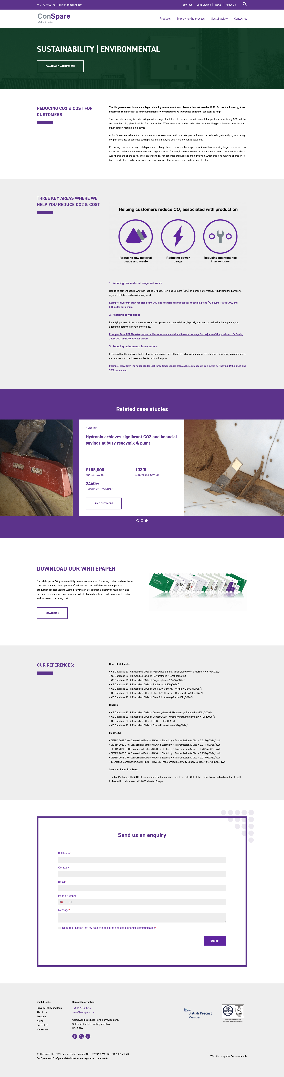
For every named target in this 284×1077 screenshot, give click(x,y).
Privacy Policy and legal (49, 1008)
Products (165, 19)
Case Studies (204, 4)
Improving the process (191, 19)
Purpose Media (239, 1056)
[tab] (137, 520)
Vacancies (42, 1029)
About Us (231, 4)
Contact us (240, 19)
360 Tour (187, 4)
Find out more (61, 503)
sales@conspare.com (70, 4)
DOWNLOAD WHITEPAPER (60, 66)
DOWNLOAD (52, 613)
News (218, 4)
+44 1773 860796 (46, 4)
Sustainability (219, 19)
